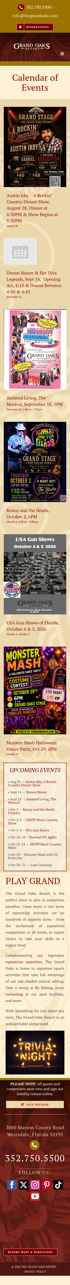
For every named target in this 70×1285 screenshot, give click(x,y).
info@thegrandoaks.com (35, 15)
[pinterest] (47, 1185)
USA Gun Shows (37, 830)
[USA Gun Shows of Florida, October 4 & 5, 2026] (35, 537)
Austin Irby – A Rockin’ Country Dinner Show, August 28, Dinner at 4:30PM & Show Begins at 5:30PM (32, 207)
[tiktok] (58, 1185)
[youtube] (35, 1196)
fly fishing (43, 987)
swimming (14, 994)
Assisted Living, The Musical (32, 801)
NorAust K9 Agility (43, 837)
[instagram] (35, 1185)
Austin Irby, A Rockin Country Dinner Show (32, 783)
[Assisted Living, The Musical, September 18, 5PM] (35, 312)
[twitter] (23, 1185)
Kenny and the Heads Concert (31, 811)
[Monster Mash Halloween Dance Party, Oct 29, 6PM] (35, 649)
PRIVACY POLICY (35, 1271)
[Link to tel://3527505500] (21, 7)
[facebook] (12, 1185)
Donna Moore (36, 792)
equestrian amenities (24, 961)
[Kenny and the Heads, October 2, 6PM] (35, 425)
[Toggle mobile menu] (62, 54)
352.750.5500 (38, 7)
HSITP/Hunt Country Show (33, 821)
